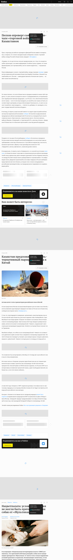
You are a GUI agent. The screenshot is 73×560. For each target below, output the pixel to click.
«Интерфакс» (33, 53)
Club (62, 5)
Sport (47, 5)
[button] (71, 2)
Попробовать (33, 38)
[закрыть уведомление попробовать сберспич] (41, 32)
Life (39, 5)
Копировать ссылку (42, 42)
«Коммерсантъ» (22, 295)
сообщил (26, 98)
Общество (5, 202)
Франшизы (23, 5)
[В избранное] (22, 203)
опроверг (41, 68)
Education (57, 5)
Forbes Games (6, 5)
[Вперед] (50, 159)
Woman (43, 5)
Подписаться (8, 180)
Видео (34, 5)
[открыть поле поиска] (68, 2)
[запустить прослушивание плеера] (41, 28)
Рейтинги (16, 5)
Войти (59, 1)
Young (51, 5)
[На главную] (4, 1)
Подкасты (29, 5)
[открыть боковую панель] (64, 2)
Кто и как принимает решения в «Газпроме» (35, 390)
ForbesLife (29, 202)
